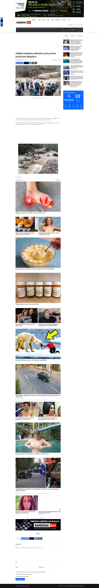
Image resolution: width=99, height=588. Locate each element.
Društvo (32, 28)
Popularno (73, 35)
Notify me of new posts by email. (22, 576)
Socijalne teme (55, 28)
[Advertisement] (38, 42)
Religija (50, 28)
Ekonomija (40, 28)
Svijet (48, 19)
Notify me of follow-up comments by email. (24, 574)
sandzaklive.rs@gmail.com (70, 585)
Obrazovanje (46, 28)
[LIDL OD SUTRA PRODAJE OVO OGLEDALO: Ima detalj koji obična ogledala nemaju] (66, 67)
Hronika (36, 28)
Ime (16, 562)
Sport (52, 19)
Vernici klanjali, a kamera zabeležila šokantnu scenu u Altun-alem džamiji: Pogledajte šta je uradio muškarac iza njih (76, 61)
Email (17, 567)
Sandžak (34, 19)
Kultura (60, 28)
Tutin (38, 533)
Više (69, 19)
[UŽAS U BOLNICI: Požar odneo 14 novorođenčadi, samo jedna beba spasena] (66, 72)
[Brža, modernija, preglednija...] (38, 524)
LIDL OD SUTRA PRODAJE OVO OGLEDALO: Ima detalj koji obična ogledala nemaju (76, 66)
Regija (43, 19)
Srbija (39, 19)
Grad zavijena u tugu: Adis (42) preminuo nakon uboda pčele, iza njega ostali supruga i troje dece (76, 77)
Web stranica (41, 567)
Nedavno (66, 35)
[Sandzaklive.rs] (23, 22)
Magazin (57, 19)
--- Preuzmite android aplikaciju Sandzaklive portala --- (38, 98)
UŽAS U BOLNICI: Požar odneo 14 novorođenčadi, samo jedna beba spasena (76, 72)
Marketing (81, 585)
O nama (77, 585)
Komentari (80, 35)
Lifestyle (64, 19)
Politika (28, 28)
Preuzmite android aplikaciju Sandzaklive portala (38, 518)
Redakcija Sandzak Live (20, 59)
